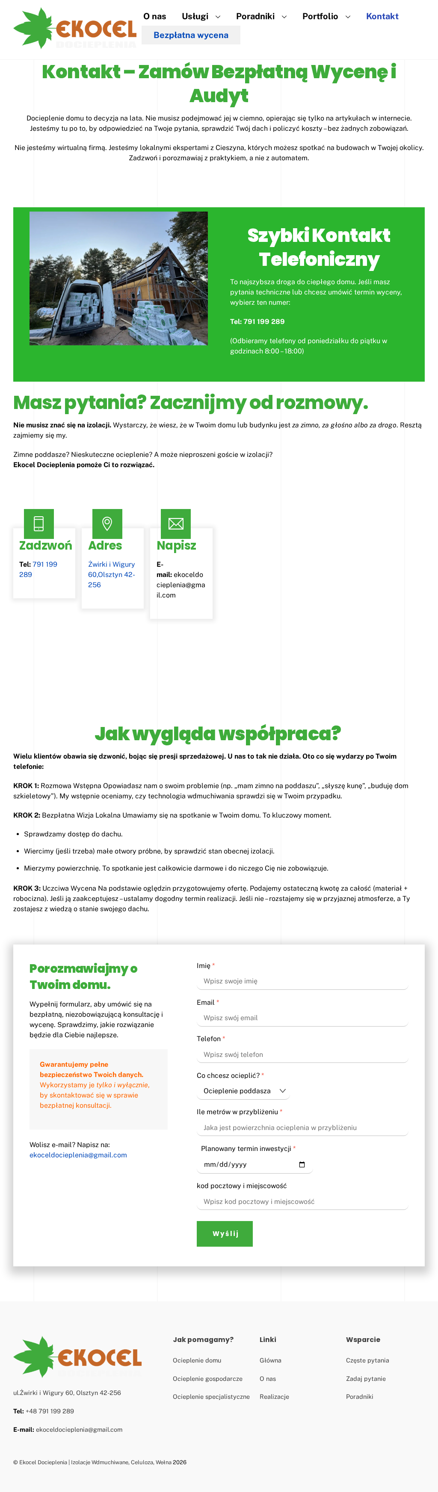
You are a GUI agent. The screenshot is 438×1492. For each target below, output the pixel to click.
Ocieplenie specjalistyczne (211, 1396)
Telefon (211, 1039)
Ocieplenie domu (197, 1360)
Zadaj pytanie (366, 1378)
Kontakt (382, 16)
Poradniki (255, 16)
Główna (270, 1360)
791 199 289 (264, 322)
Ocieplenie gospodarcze (208, 1378)
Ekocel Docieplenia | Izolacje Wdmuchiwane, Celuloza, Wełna (95, 1462)
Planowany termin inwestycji (248, 1149)
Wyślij (226, 1233)
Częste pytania (367, 1360)
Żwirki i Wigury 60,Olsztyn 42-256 (111, 574)
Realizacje (274, 1396)
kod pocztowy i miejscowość (242, 1186)
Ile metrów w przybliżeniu (239, 1112)
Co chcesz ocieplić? (230, 1075)
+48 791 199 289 (50, 1411)
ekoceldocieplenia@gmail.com (181, 585)
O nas (154, 16)
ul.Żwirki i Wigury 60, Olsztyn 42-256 (67, 1392)
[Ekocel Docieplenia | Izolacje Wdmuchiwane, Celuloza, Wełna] (74, 46)
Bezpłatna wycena (191, 35)
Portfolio (320, 16)
